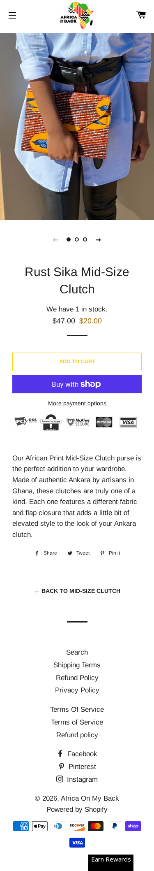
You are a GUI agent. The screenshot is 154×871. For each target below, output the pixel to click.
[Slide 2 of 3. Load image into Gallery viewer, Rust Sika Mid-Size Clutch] (77, 239)
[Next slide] (99, 239)
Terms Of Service (77, 709)
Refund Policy (77, 678)
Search (77, 652)
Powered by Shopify (77, 809)
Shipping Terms (77, 665)
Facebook (81, 754)
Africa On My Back (90, 798)
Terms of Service (77, 722)
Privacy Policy (77, 690)
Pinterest (81, 767)
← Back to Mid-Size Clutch (77, 591)
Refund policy (77, 735)
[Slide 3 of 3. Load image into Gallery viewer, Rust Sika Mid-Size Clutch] (85, 239)
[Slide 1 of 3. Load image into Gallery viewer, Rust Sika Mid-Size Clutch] (69, 239)
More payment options (77, 403)
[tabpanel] (77, 125)
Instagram (81, 779)
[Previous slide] (56, 239)
